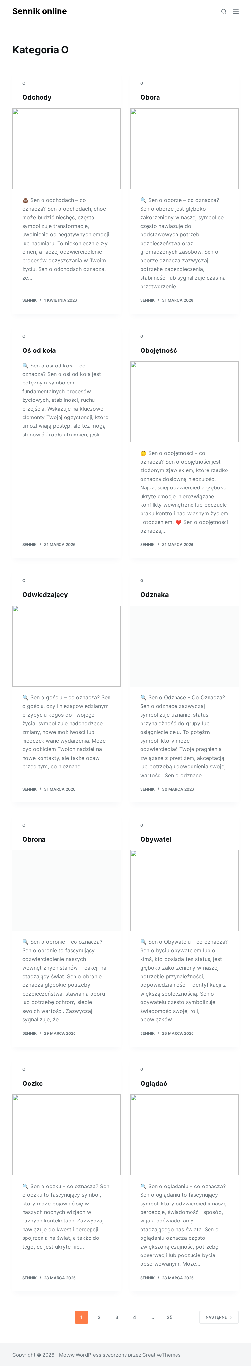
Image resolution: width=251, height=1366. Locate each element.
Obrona (34, 839)
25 (170, 1317)
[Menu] (236, 11)
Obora (150, 97)
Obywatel (155, 839)
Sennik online (39, 11)
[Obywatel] (184, 890)
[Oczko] (66, 1134)
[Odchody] (66, 148)
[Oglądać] (184, 1134)
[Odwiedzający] (66, 646)
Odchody (37, 97)
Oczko (32, 1083)
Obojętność (158, 350)
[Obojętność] (184, 401)
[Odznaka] (184, 646)
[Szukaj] (223, 11)
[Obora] (184, 148)
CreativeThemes (161, 1355)
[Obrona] (66, 890)
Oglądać (153, 1083)
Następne (216, 1317)
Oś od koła (39, 350)
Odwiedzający (45, 595)
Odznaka (154, 595)
